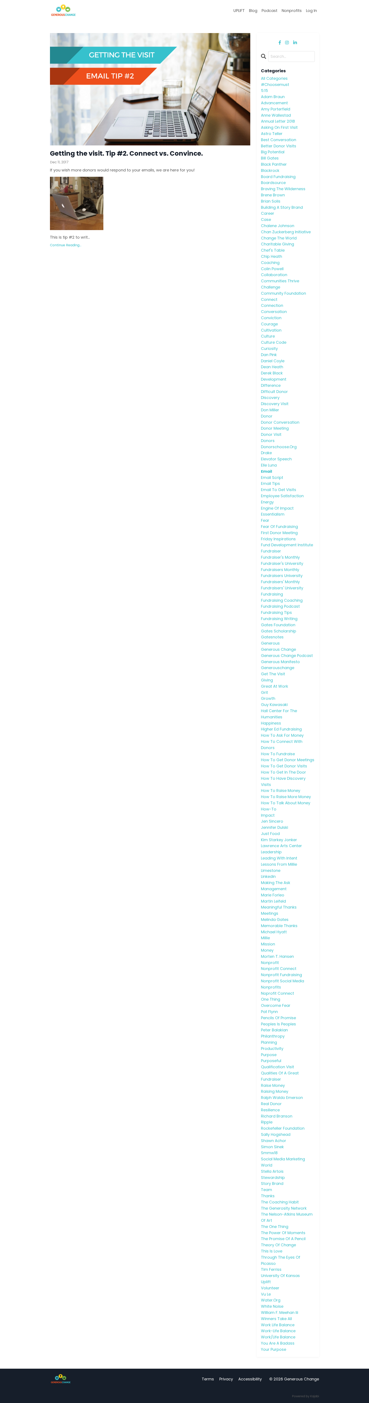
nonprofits (271, 987)
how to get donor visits (284, 766)
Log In (311, 10)
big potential (272, 152)
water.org (270, 1300)
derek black (272, 373)
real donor (271, 1103)
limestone (270, 870)
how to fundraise (278, 754)
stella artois (272, 1171)
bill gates (270, 158)
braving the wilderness (283, 188)
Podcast (269, 10)
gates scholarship (278, 631)
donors (268, 440)
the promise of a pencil (283, 1238)
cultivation (271, 330)
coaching (270, 262)
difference (271, 385)
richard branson (276, 1116)
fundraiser (271, 551)
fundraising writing (279, 618)
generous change (278, 649)
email (266, 471)
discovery (270, 397)
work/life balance (278, 1337)
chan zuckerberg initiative (286, 232)
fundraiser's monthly (280, 557)
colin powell (272, 268)
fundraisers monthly (280, 569)
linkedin (268, 876)
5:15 (264, 90)
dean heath (272, 367)
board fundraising (278, 176)
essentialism (272, 514)
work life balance (277, 1325)
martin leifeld (273, 901)
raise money (273, 1085)
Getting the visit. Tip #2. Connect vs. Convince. (126, 153)
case (266, 219)
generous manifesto (280, 661)
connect (269, 299)
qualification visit (277, 1067)
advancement (274, 103)
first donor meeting (279, 532)
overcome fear (275, 1005)
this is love (271, 1251)
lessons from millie (279, 864)
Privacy (226, 1379)
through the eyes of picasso (280, 1260)
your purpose (273, 1349)
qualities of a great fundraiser (280, 1076)
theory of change (278, 1245)
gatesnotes (272, 637)
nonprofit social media (282, 981)
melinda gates (274, 919)
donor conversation (280, 422)
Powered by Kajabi (305, 1396)
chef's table (273, 250)
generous (270, 643)
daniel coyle (272, 361)
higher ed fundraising (281, 729)
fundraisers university (282, 575)
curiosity (269, 348)
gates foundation (278, 625)
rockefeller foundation (283, 1128)
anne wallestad (276, 115)
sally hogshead (275, 1134)
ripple (266, 1122)
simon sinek (272, 1146)
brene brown (273, 195)
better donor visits (278, 146)
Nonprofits (292, 10)
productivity (272, 1048)
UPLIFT (239, 10)
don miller (270, 410)
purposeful (271, 1060)
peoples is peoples (278, 1024)
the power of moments (283, 1232)
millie (265, 938)
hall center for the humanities (279, 714)
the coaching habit (280, 1202)
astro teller (272, 133)
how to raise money (280, 790)
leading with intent (279, 858)
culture (268, 336)
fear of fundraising (279, 526)
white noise (272, 1306)
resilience (270, 1110)
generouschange (277, 667)
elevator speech (276, 459)
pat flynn (269, 1011)
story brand (272, 1183)
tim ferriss (271, 1269)
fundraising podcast (280, 606)
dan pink (269, 354)
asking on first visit (279, 127)
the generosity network (284, 1208)
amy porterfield (275, 109)
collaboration (274, 274)
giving (267, 680)
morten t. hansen (277, 956)
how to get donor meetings (287, 759)
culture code (273, 342)
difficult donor (274, 391)
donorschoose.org (279, 446)
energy (267, 502)
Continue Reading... (65, 245)
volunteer (270, 1288)
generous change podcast (287, 655)
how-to (268, 809)
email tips (270, 483)
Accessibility (250, 1379)
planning (269, 1042)
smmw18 (269, 1152)
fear (265, 520)
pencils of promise (278, 1017)
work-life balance (278, 1330)
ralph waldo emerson (282, 1097)
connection (272, 305)
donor (266, 416)
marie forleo (272, 895)
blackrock (270, 170)
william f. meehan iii (279, 1312)
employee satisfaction (282, 496)
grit (264, 692)
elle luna (269, 465)
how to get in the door (283, 772)
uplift (266, 1281)
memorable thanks (279, 925)
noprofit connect (277, 993)
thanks (268, 1196)
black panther (274, 164)
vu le (266, 1294)
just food (270, 833)
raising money (274, 1091)
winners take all (276, 1318)
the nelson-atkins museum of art (287, 1217)
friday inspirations (278, 539)
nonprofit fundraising (281, 974)
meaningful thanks (279, 907)
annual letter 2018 (278, 121)
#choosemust (275, 84)
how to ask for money (282, 735)
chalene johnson (277, 225)
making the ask (275, 882)
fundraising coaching (282, 600)
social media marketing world (283, 1162)
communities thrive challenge (280, 284)
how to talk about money (285, 803)
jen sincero (272, 821)
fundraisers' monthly (280, 581)
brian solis (270, 201)
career (267, 213)
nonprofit (270, 962)
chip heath (271, 256)
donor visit (271, 434)
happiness (271, 723)
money (267, 950)
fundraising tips (276, 612)
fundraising (272, 594)
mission (268, 944)
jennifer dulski (274, 827)
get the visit (273, 674)
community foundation (283, 293)
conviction (271, 317)
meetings (269, 913)
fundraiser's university (282, 563)
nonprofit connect (278, 968)
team (266, 1189)
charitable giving (277, 244)
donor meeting (275, 428)
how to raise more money (286, 796)
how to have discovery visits (283, 781)
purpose (269, 1054)
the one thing (274, 1226)
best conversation (278, 139)
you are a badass (277, 1343)
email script (272, 477)
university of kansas (280, 1275)
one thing (270, 999)
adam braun (273, 96)
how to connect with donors (281, 744)
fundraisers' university (282, 588)
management (274, 888)
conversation (274, 311)
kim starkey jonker (279, 839)
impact (268, 815)
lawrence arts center (281, 845)
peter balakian (274, 1030)
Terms (208, 1379)
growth (268, 698)
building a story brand (282, 207)
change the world (279, 238)
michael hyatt (274, 932)
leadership (271, 852)
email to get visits (278, 489)
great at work (274, 686)
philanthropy (273, 1036)
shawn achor (273, 1140)
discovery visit (274, 403)
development (273, 379)
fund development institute (287, 545)
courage (269, 324)
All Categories (274, 78)
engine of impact (277, 508)
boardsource (273, 182)
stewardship (273, 1177)
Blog (253, 10)
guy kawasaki (274, 704)
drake (266, 452)
